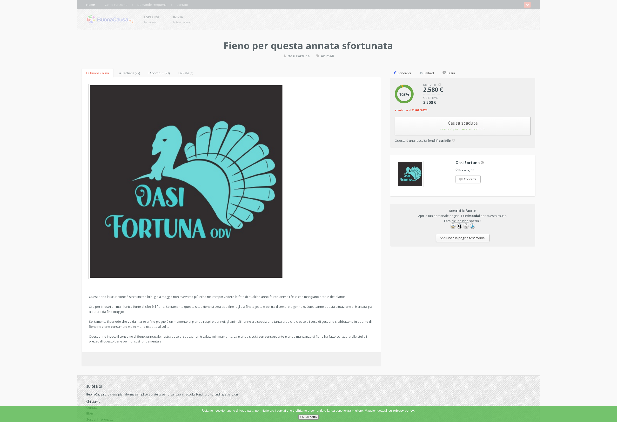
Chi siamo (93, 401)
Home (90, 4)
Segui (450, 73)
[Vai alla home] (110, 19)
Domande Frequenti (152, 4)
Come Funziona (116, 4)
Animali (327, 56)
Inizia (178, 17)
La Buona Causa (97, 73)
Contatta (469, 179)
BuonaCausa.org (97, 394)
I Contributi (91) (159, 73)
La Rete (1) (185, 73)
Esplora (151, 17)
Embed (428, 73)
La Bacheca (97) (129, 73)
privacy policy (403, 410)
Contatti (182, 4)
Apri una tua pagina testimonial (462, 238)
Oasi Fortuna (298, 56)
